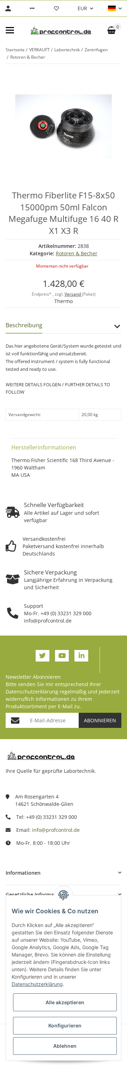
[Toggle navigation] (10, 30)
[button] (32, 8)
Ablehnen (65, 1046)
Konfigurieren (64, 1025)
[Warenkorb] (111, 30)
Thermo (63, 301)
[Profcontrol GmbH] (60, 30)
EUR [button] (82, 8)
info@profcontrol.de (56, 830)
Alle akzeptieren (65, 1002)
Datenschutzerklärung (32, 691)
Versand (73, 294)
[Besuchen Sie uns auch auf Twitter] (42, 656)
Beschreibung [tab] (24, 325)
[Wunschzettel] (56, 8)
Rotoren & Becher (76, 253)
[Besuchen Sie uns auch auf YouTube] (62, 656)
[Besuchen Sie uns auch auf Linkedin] (81, 656)
